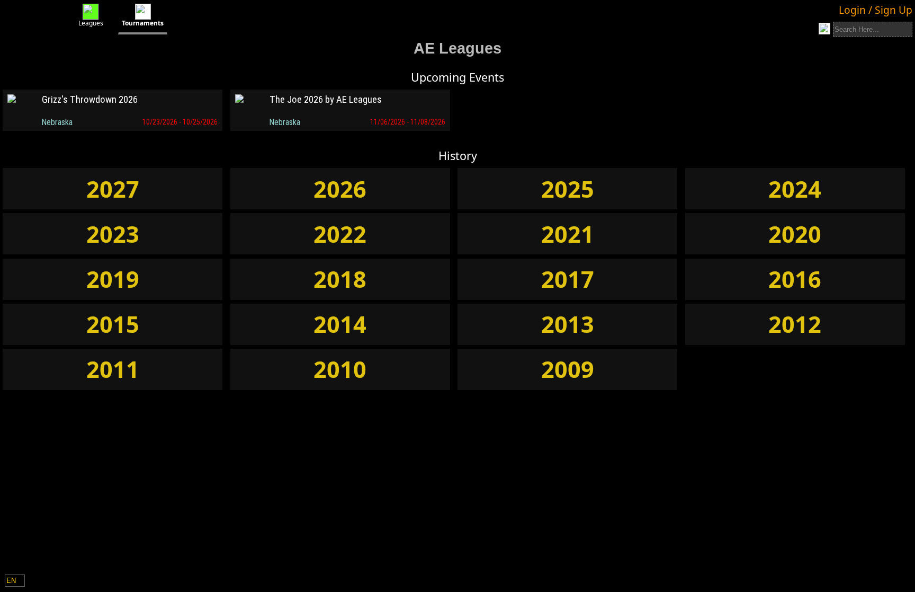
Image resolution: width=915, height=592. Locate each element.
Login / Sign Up (875, 10)
